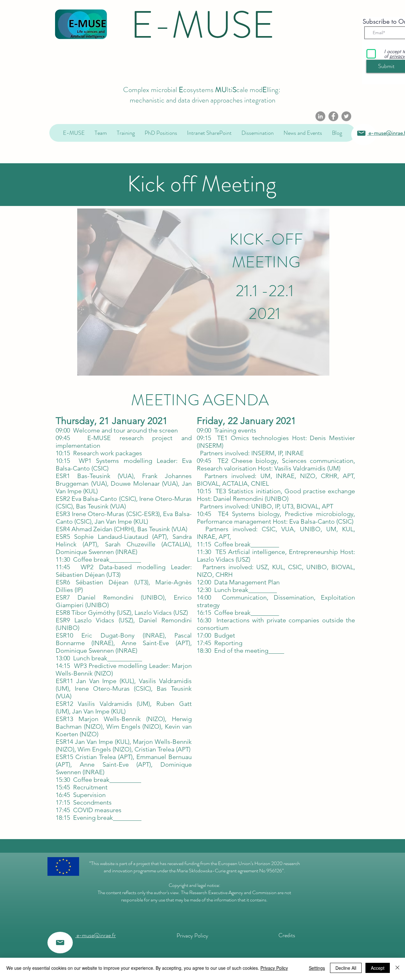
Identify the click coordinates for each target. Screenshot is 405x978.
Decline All (345, 968)
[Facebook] (333, 116)
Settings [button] (317, 968)
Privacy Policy (274, 968)
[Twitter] (346, 116)
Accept (377, 968)
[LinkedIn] (320, 116)
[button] (101, 133)
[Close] (397, 968)
